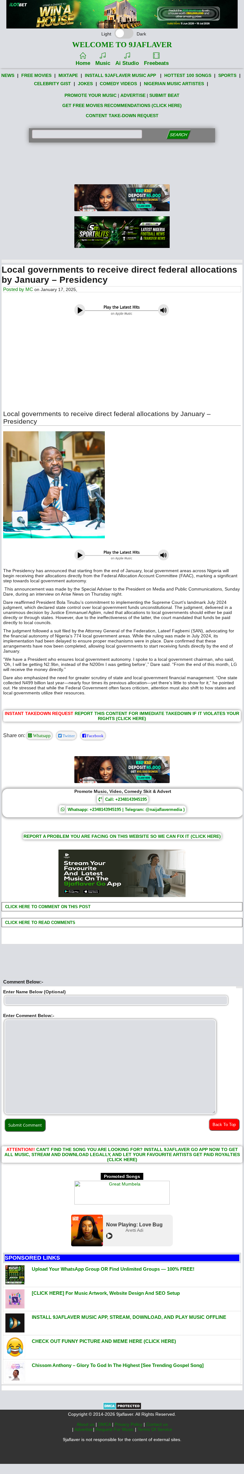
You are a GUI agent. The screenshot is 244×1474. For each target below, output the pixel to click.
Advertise (83, 1429)
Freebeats (156, 63)
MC (29, 289)
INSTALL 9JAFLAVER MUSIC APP (120, 75)
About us (86, 1424)
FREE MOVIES (36, 75)
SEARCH (178, 134)
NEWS (7, 75)
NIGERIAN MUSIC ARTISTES (174, 83)
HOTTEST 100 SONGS (187, 75)
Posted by (14, 289)
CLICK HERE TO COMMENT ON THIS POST (47, 906)
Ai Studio (127, 63)
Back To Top (224, 1124)
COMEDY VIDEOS (118, 83)
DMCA (105, 1424)
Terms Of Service (155, 1429)
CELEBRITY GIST (52, 83)
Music (102, 63)
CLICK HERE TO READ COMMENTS (39, 922)
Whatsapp (41, 735)
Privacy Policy (129, 1424)
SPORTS (227, 75)
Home (83, 63)
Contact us (157, 1424)
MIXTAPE (68, 75)
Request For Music (115, 1429)
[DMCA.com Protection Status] (122, 1408)
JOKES (85, 83)
